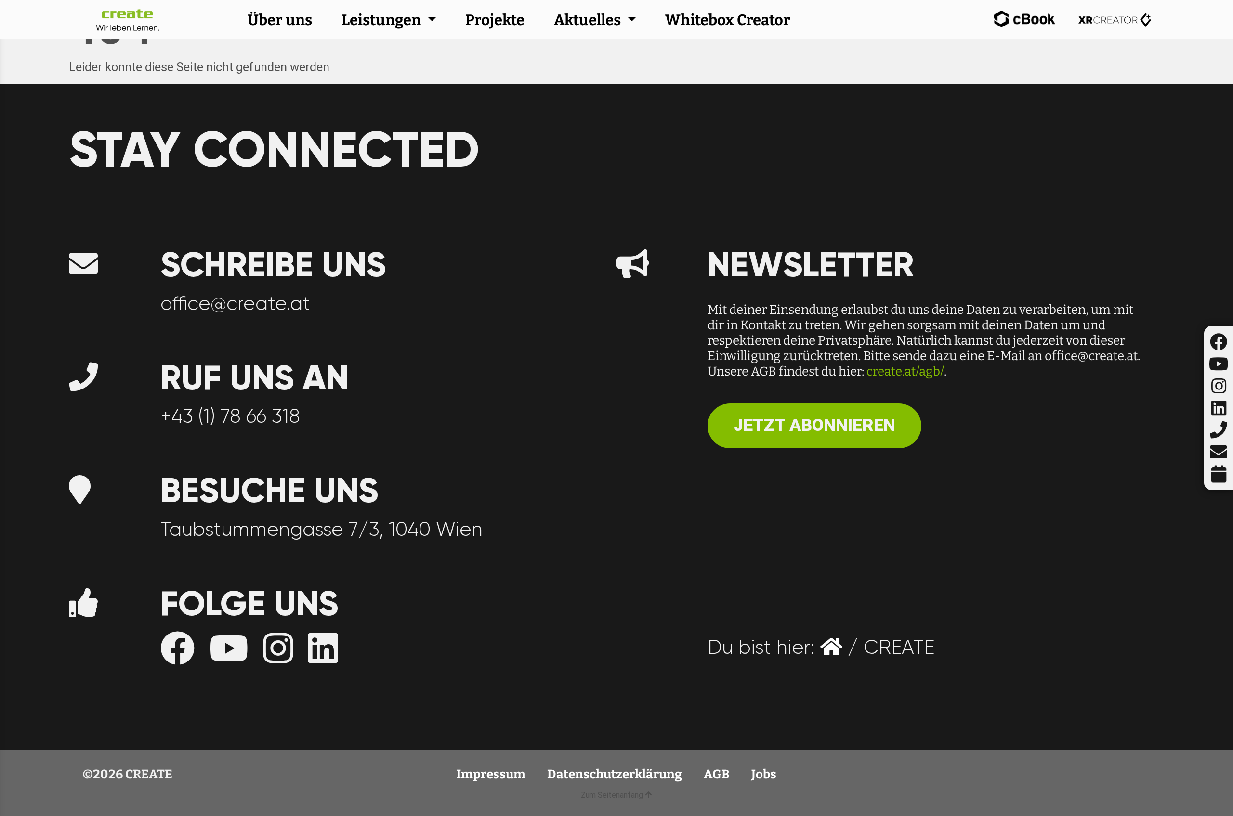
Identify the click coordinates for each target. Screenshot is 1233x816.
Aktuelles (589, 20)
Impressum (492, 774)
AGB (718, 774)
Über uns (280, 20)
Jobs (763, 774)
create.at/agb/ (905, 371)
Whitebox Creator (727, 20)
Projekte (495, 20)
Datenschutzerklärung (615, 774)
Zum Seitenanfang (613, 795)
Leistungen (382, 20)
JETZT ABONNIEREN (814, 425)
